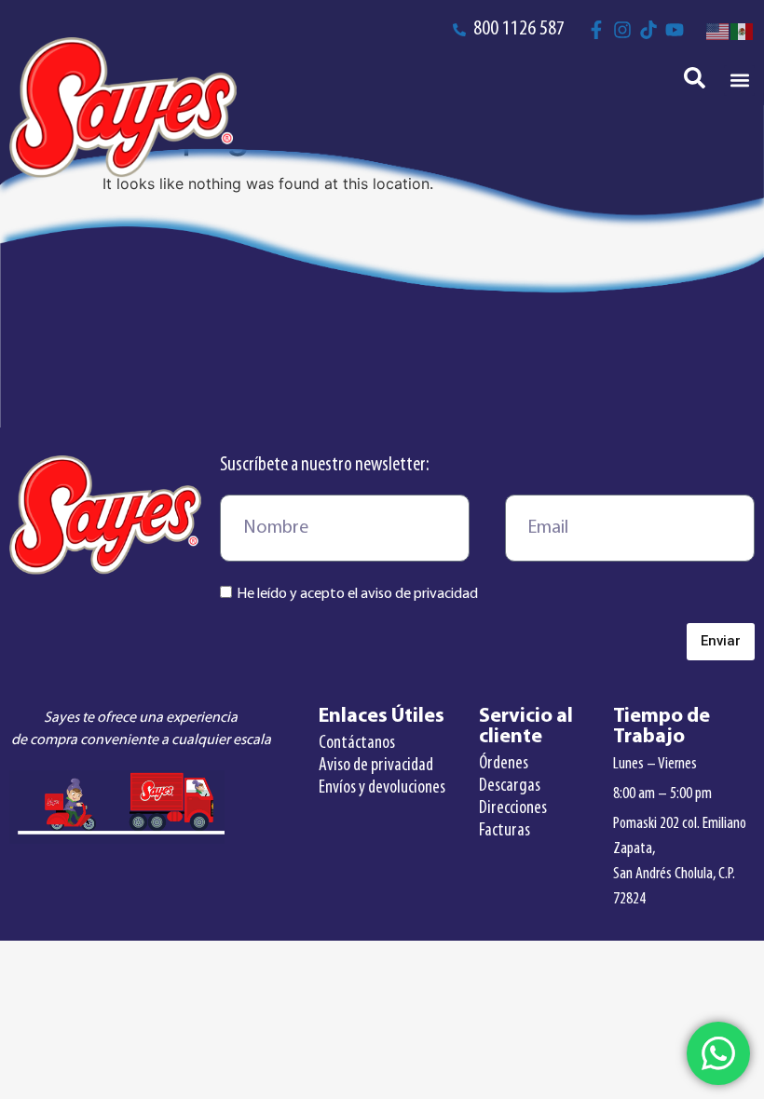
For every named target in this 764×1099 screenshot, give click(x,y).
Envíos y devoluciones (382, 788)
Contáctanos (357, 743)
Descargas (509, 786)
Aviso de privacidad (376, 765)
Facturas (504, 830)
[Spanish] (742, 29)
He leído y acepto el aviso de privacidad (357, 594)
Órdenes (503, 763)
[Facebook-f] (596, 30)
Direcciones (513, 808)
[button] (739, 80)
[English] (718, 29)
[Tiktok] (648, 30)
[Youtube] (675, 30)
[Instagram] (622, 30)
